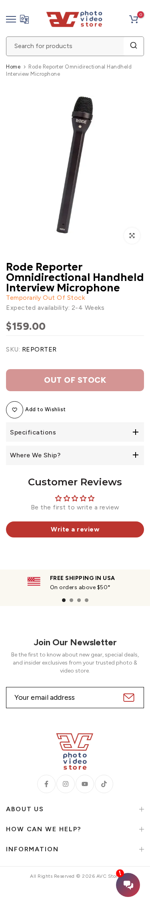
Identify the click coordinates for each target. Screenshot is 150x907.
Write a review (75, 529)
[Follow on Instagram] (65, 784)
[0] (133, 19)
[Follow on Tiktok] (104, 784)
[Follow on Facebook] (46, 784)
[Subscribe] (128, 697)
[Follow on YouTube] (85, 784)
